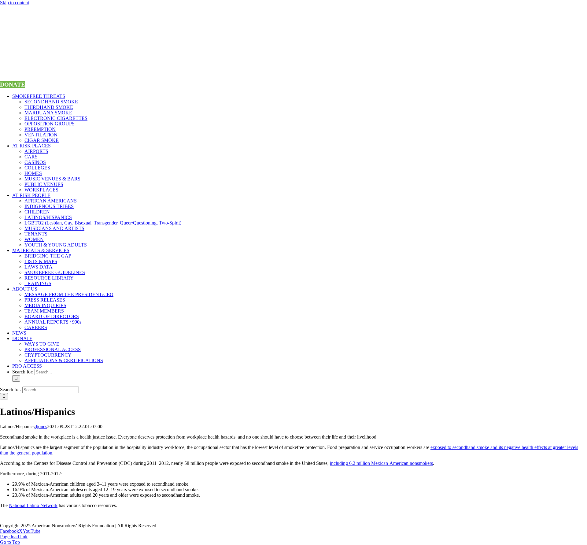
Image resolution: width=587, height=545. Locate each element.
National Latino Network (33, 505)
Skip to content (14, 2)
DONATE (12, 84)
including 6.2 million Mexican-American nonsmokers (381, 463)
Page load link (14, 536)
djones (41, 426)
